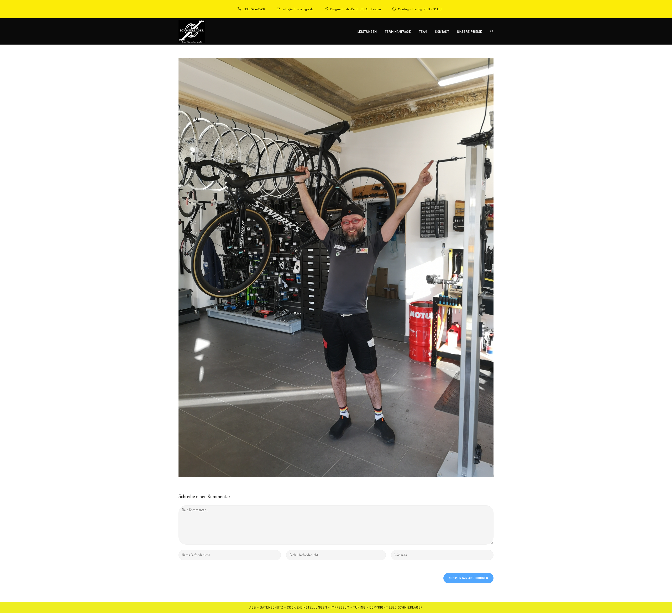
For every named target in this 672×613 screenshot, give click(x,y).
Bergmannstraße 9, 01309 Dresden (355, 9)
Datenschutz (271, 607)
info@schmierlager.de (297, 9)
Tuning (359, 607)
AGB (252, 607)
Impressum (340, 607)
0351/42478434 (255, 9)
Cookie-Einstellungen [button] (307, 607)
